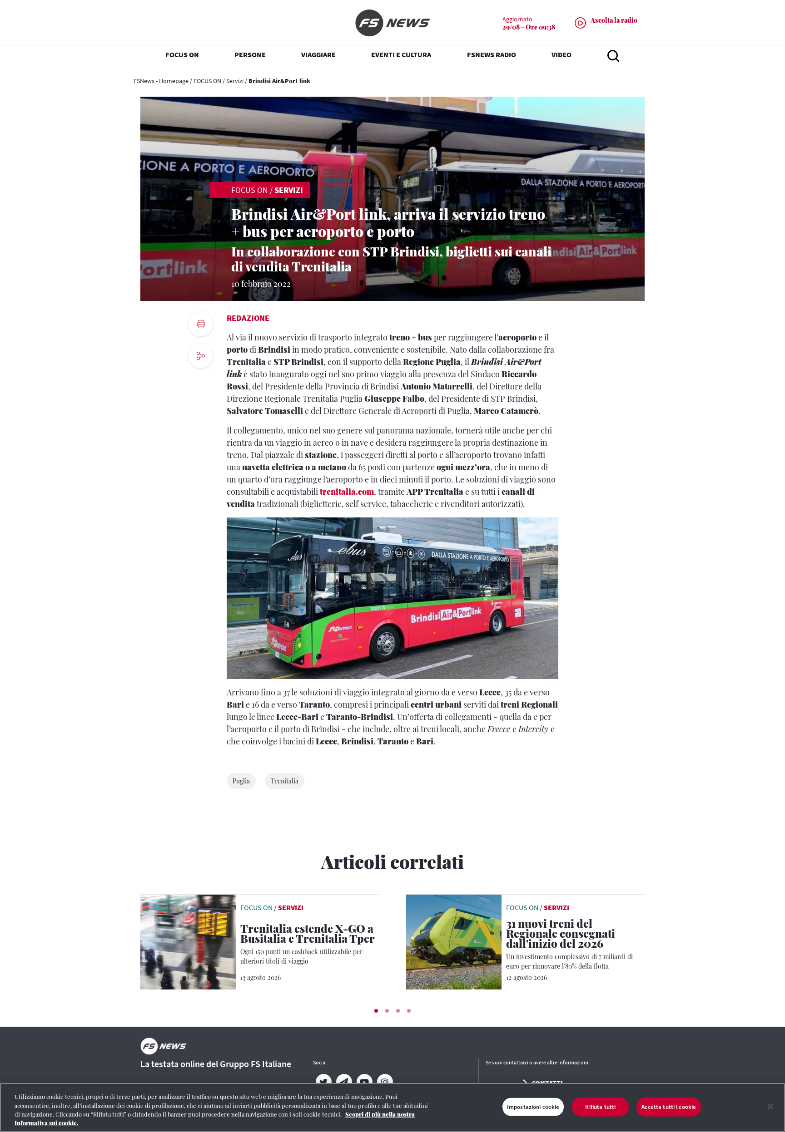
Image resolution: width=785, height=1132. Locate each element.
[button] (376, 1011)
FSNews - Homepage (161, 81)
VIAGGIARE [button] (318, 54)
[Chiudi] (770, 1107)
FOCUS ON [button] (182, 54)
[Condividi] (201, 380)
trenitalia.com (347, 491)
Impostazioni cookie (533, 1107)
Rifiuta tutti (600, 1107)
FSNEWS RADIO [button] (491, 54)
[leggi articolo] (188, 940)
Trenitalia (284, 781)
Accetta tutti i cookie (668, 1107)
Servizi (234, 81)
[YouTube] (364, 1082)
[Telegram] (343, 1082)
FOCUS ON (207, 81)
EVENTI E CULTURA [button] (401, 54)
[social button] (201, 356)
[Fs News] (392, 23)
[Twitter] (323, 1082)
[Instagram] (384, 1082)
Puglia (241, 781)
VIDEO (561, 54)
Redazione (248, 318)
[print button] (201, 324)
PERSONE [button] (250, 54)
